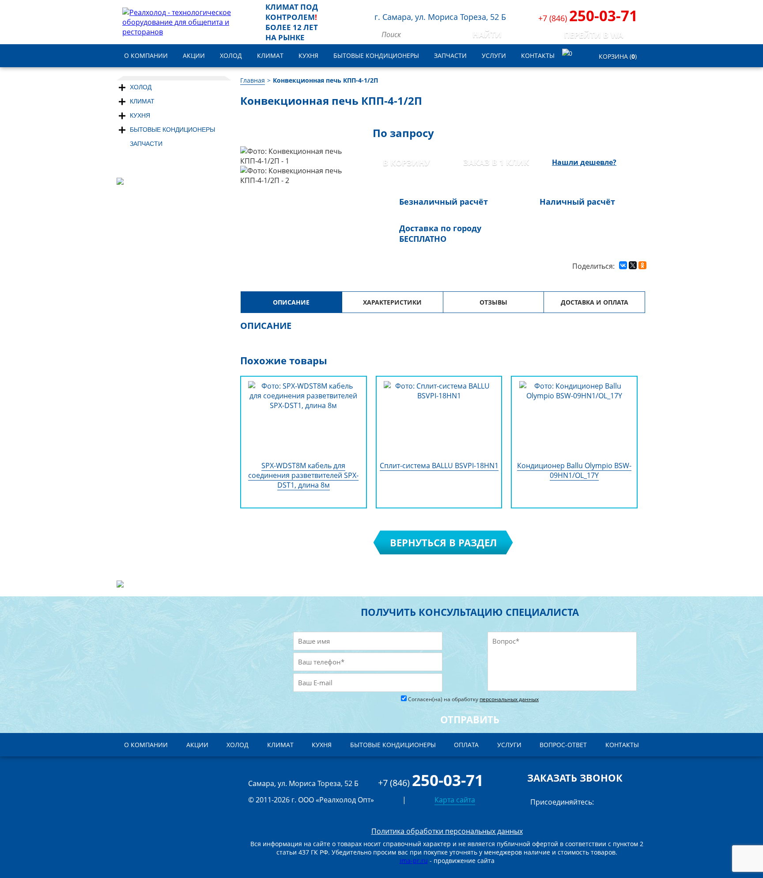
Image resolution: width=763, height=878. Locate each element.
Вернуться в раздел (443, 542)
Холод (140, 87)
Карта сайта (454, 800)
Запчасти (146, 143)
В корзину (406, 162)
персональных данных (509, 699)
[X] (633, 264)
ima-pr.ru (414, 860)
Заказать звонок (575, 777)
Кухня (140, 115)
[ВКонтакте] (623, 264)
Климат (142, 101)
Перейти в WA (593, 35)
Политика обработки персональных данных (447, 831)
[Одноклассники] (642, 264)
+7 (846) (588, 18)
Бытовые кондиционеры (172, 129)
